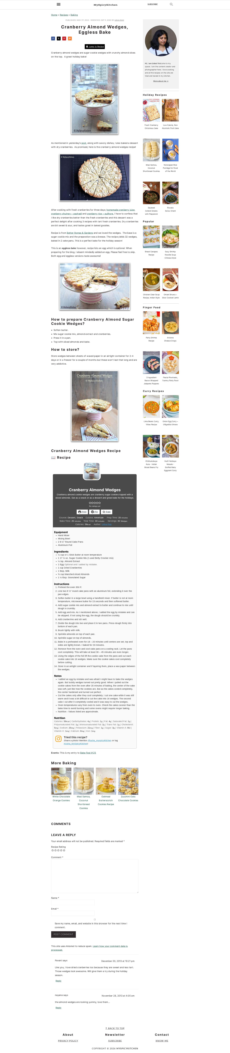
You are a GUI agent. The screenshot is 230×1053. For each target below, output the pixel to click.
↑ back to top (115, 1028)
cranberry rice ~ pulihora (100, 213)
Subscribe (115, 1041)
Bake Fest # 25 (88, 753)
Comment (57, 857)
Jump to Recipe (96, 46)
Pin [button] (96, 512)
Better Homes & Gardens (80, 233)
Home (54, 15)
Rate (108, 512)
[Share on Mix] (70, 38)
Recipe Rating (58, 847)
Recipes (64, 15)
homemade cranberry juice (120, 210)
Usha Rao (107, 524)
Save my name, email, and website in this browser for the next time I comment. (91, 925)
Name (55, 898)
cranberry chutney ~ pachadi (66, 213)
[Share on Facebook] (53, 38)
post (83, 143)
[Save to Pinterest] (64, 38)
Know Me (162, 1041)
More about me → (160, 81)
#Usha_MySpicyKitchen (75, 744)
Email (55, 908)
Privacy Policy (68, 1041)
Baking (74, 15)
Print (83, 512)
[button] (90, 503)
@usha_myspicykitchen (99, 740)
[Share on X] (59, 38)
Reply (58, 981)
